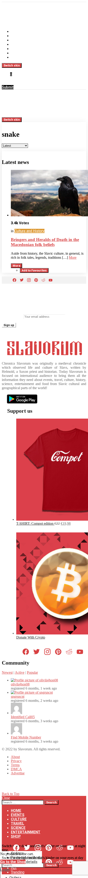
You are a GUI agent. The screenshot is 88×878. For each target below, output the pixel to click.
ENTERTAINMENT (25, 53)
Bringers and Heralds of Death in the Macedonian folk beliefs (45, 242)
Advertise (18, 773)
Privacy (16, 761)
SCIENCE (18, 48)
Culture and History (29, 231)
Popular (32, 672)
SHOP (16, 57)
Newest (7, 672)
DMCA (16, 769)
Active (19, 672)
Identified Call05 (23, 717)
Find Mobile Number (26, 737)
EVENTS (17, 36)
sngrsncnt (17, 696)
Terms (15, 765)
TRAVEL (17, 44)
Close (6, 798)
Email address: (12, 316)
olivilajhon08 (20, 684)
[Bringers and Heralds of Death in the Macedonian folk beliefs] (48, 193)
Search (51, 802)
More (72, 257)
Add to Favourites (34, 270)
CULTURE (19, 40)
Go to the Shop (12, 862)
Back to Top (10, 794)
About (15, 757)
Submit (8, 87)
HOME (16, 31)
